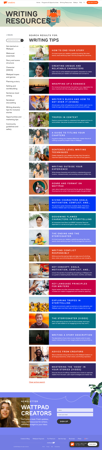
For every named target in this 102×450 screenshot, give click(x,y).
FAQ (80, 2)
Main (10, 35)
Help (52, 446)
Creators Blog (25, 439)
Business (72, 439)
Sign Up (64, 421)
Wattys (75, 2)
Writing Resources (66, 2)
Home (38, 2)
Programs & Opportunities (50, 2)
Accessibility (57, 446)
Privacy (48, 446)
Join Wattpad (92, 2)
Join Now (92, 444)
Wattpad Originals (39, 439)
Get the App (62, 439)
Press (79, 439)
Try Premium (51, 439)
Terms (43, 446)
